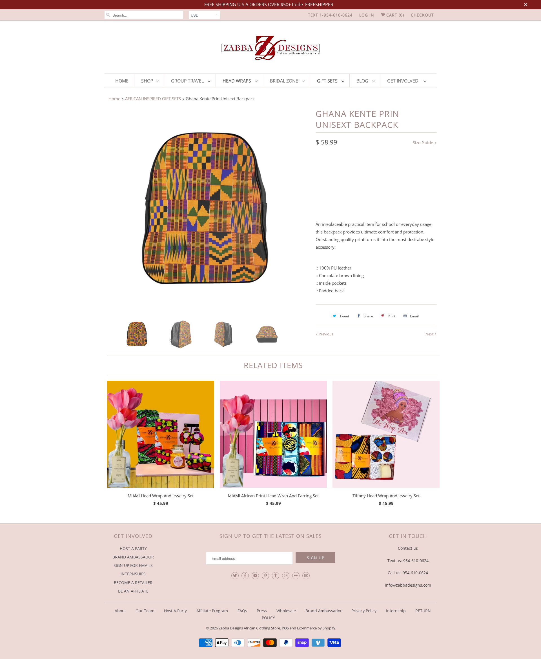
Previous (325, 334)
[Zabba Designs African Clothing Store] (270, 48)
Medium (368, 165)
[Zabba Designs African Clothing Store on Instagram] (285, 575)
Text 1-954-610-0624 (330, 14)
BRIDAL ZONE (284, 81)
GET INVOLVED (404, 81)
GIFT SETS (328, 81)
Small (345, 165)
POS (285, 628)
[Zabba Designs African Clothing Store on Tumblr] (275, 575)
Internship (396, 610)
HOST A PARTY (133, 548)
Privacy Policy (363, 610)
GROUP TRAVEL (188, 81)
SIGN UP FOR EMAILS (133, 565)
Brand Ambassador (323, 610)
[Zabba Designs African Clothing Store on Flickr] (296, 575)
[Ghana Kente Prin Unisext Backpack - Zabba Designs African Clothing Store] (207, 211)
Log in (366, 14)
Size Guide (423, 142)
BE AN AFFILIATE (133, 591)
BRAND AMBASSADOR (133, 557)
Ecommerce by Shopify (316, 628)
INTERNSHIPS (133, 573)
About (121, 610)
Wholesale (286, 610)
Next (429, 334)
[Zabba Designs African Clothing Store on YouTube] (255, 575)
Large (324, 165)
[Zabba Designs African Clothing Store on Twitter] (235, 575)
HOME (121, 81)
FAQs (242, 610)
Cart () (394, 14)
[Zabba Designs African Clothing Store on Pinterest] (265, 575)
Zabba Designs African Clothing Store (249, 628)
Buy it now (407, 201)
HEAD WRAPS (237, 81)
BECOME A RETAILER (133, 582)
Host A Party (175, 610)
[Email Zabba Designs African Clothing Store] (306, 575)
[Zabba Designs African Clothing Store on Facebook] (245, 575)
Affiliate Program (212, 610)
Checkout (422, 14)
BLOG (362, 81)
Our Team (145, 610)
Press (262, 610)
